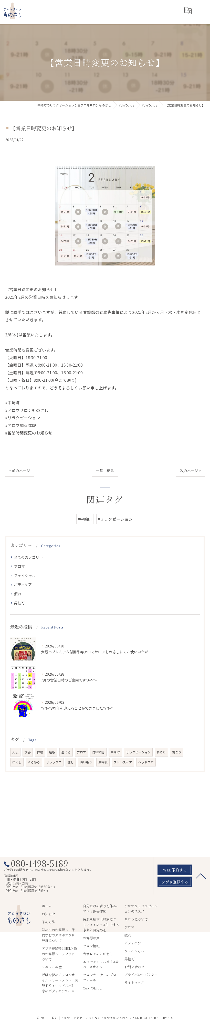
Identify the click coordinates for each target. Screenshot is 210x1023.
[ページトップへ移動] (201, 876)
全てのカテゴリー (28, 557)
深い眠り (86, 762)
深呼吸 (103, 762)
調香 (28, 752)
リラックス (53, 762)
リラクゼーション (138, 752)
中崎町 (115, 752)
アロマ (19, 566)
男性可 (19, 602)
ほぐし (17, 762)
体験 (40, 752)
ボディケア (23, 584)
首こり (176, 752)
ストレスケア (123, 762)
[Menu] (199, 10)
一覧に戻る (105, 470)
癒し (71, 762)
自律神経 (98, 752)
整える (66, 752)
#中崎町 (85, 519)
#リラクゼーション (115, 519)
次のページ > (190, 470)
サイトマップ (134, 982)
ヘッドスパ (146, 762)
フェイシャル (25, 575)
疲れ (17, 593)
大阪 (15, 752)
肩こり (161, 752)
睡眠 (52, 752)
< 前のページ (19, 470)
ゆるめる (34, 762)
